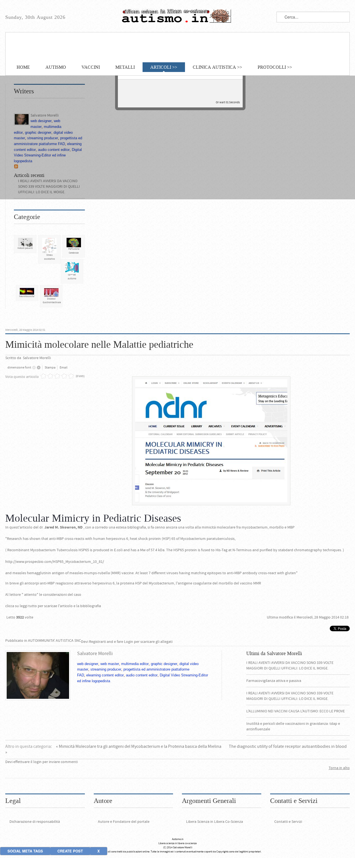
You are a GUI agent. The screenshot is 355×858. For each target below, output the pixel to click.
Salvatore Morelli (37, 357)
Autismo (55, 67)
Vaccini (91, 67)
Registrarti (97, 641)
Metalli (125, 67)
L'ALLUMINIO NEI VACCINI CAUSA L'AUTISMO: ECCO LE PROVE (295, 711)
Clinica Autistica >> (217, 67)
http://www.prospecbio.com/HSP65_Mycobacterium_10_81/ (54, 561)
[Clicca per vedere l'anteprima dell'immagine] (211, 440)
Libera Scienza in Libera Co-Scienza (214, 821)
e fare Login (123, 641)
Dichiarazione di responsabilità (34, 821)
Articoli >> (163, 67)
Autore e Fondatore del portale (123, 821)
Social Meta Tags (25, 851)
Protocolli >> (275, 67)
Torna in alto (339, 768)
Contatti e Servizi (288, 821)
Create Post (70, 851)
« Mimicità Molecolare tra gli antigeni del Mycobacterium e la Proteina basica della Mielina (139, 746)
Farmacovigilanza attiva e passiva (273, 680)
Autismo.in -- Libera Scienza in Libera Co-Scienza (177, 16)
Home (23, 67)
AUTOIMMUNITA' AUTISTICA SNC (54, 640)
